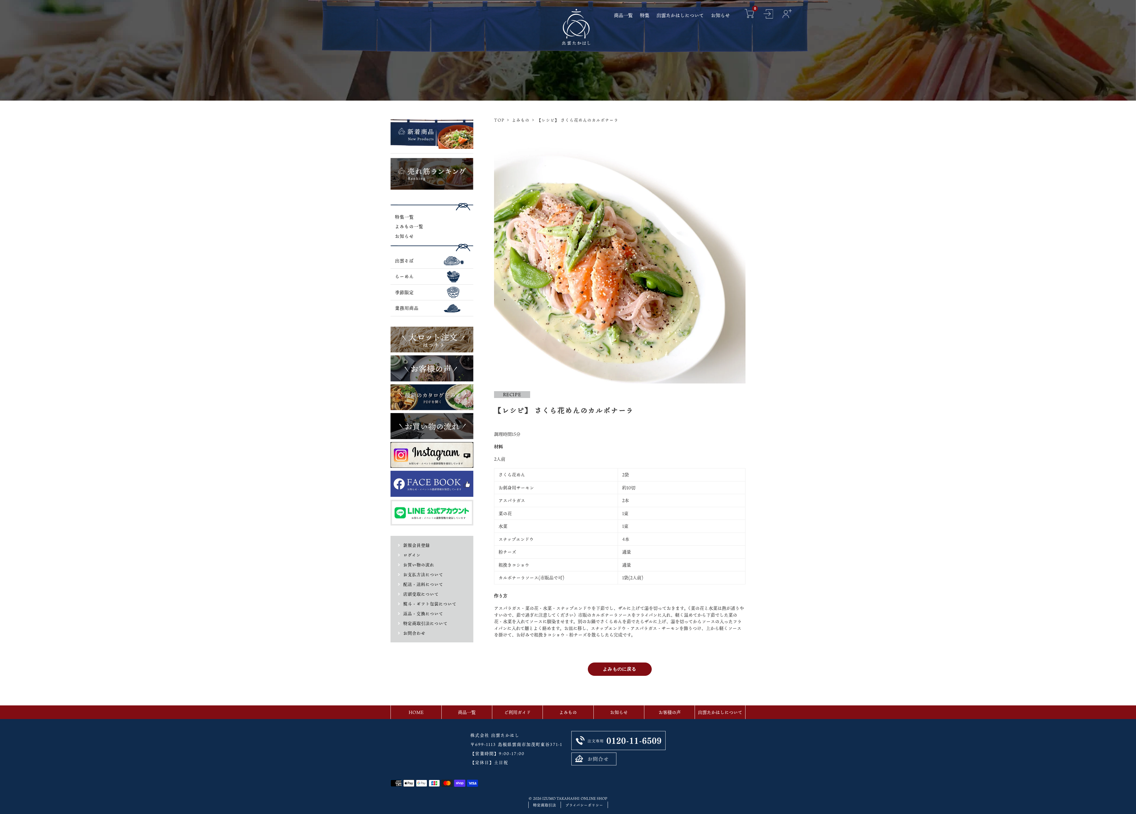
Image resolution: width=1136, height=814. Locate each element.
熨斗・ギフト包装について (429, 604)
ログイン (412, 555)
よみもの (521, 120)
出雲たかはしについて (720, 712)
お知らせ (404, 236)
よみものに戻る (619, 668)
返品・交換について (423, 613)
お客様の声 (670, 712)
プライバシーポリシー (584, 805)
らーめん (404, 276)
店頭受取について (421, 594)
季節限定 (404, 292)
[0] (749, 14)
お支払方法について (423, 574)
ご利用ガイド (517, 712)
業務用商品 (407, 308)
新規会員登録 (416, 545)
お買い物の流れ (418, 565)
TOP (499, 120)
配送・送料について (423, 584)
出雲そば (404, 260)
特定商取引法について (425, 623)
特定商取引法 (544, 805)
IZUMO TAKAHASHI (561, 798)
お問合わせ (414, 633)
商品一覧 (467, 712)
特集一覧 (404, 217)
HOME (416, 712)
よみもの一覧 (409, 226)
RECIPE (512, 394)
